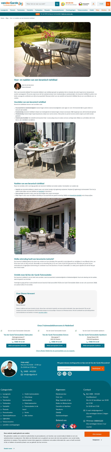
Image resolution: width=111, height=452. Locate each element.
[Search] (57, 4)
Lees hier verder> (43, 312)
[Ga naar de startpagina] (12, 4)
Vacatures (59, 409)
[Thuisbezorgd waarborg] (84, 4)
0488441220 (98, 421)
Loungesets (4, 10)
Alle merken (28, 415)
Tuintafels (30, 10)
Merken (103, 10)
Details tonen (8, 448)
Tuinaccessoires (83, 10)
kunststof (41, 191)
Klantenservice (61, 394)
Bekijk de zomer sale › (67, 14)
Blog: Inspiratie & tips (63, 400)
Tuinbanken (38, 10)
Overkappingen (71, 10)
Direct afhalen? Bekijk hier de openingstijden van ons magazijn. (55, 351)
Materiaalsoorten (30, 403)
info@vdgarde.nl (97, 410)
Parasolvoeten (7, 412)
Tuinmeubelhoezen (58, 10)
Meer (97, 10)
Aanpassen (96, 439)
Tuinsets (12, 10)
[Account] (93, 4)
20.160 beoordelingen (71, 4)
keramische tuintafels (76, 195)
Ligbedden (6, 419)
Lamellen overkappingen (11, 425)
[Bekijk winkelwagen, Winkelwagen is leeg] (108, 4)
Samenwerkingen (62, 415)
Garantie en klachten (63, 406)
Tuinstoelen (21, 10)
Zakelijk (58, 412)
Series (26, 412)
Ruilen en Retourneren (64, 403)
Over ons (59, 397)
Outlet (92, 10)
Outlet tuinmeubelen (31, 394)
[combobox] (42, 4)
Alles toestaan (97, 434)
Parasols (47, 10)
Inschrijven (96, 368)
